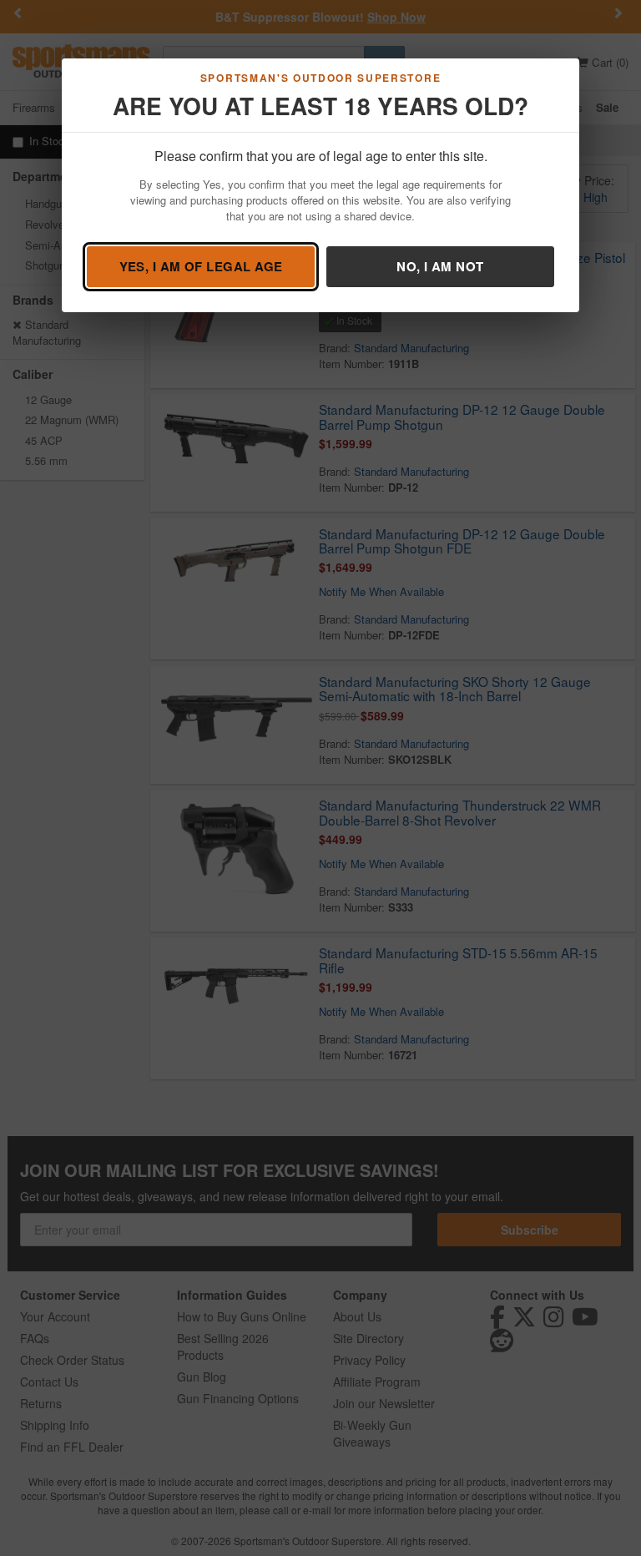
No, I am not (439, 266)
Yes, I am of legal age (201, 266)
